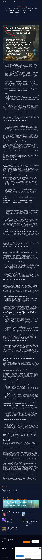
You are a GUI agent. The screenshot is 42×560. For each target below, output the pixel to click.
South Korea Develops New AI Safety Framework (32, 513)
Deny (28, 555)
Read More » (8, 524)
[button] (39, 548)
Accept (19, 555)
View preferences (36, 555)
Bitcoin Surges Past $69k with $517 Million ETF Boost (13, 513)
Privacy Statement (28, 558)
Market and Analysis (23, 6)
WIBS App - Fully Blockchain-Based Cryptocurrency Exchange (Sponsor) (14, 499)
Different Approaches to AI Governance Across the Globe (13, 520)
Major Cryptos (17, 6)
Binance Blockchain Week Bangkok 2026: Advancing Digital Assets (12, 528)
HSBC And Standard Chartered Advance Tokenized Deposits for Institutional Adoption (33, 520)
